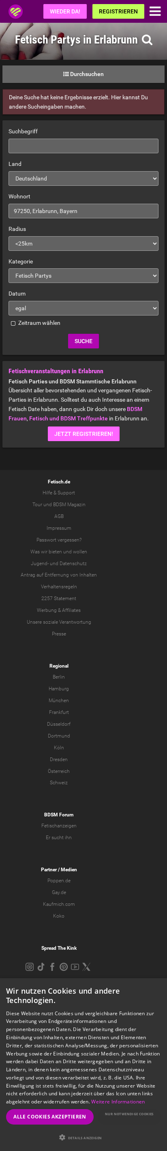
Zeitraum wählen (38, 323)
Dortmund (59, 736)
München (59, 700)
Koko (58, 916)
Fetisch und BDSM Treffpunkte (68, 418)
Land (15, 164)
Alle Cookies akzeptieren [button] (49, 1116)
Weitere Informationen (118, 1101)
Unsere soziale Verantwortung (59, 622)
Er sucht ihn (59, 837)
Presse (59, 634)
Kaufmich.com (59, 904)
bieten (55, 552)
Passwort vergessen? (58, 540)
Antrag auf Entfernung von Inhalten (59, 575)
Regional (59, 666)
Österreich (59, 771)
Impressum (59, 528)
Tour (37, 504)
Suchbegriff (23, 131)
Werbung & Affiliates (59, 610)
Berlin (59, 677)
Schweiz (59, 782)
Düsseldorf (59, 724)
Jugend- (40, 563)
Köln (59, 748)
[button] (83, 1137)
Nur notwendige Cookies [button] (129, 1114)
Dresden (59, 759)
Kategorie (21, 261)
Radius (17, 229)
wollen (80, 552)
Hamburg (59, 689)
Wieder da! (65, 11)
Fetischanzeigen (59, 826)
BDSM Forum (58, 815)
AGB (59, 516)
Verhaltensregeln (59, 587)
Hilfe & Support (59, 493)
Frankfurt (59, 712)
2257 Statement (58, 598)
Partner (49, 869)
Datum (17, 293)
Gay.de (59, 892)
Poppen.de (59, 880)
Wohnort (19, 196)
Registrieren (118, 11)
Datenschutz (73, 563)
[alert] (83, 1064)
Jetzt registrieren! (83, 434)
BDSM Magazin (69, 504)
